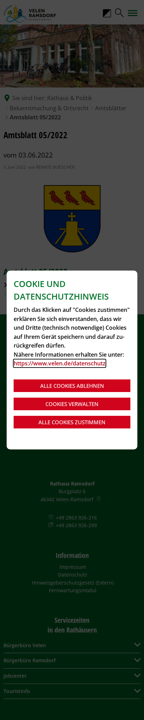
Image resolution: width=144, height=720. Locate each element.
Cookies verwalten (72, 403)
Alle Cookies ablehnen (72, 385)
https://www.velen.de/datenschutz (60, 363)
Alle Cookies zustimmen (72, 422)
